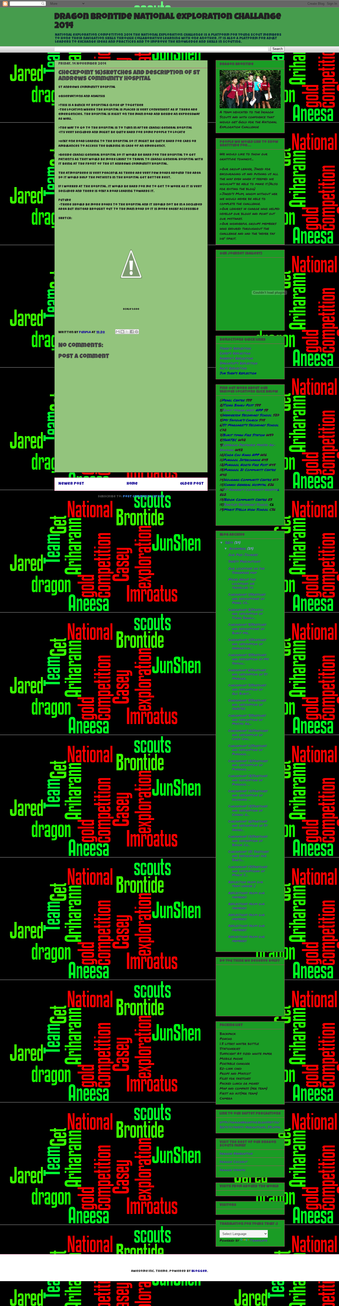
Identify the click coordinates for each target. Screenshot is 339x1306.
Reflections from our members (246, 894)
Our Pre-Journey (243, 554)
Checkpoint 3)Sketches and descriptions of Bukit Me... (247, 628)
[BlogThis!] (122, 331)
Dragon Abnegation (236, 1153)
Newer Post (71, 484)
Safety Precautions (244, 561)
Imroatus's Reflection (238, 362)
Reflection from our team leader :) (245, 883)
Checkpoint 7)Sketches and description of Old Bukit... (247, 689)
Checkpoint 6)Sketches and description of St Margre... (248, 674)
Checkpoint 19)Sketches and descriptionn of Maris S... (247, 870)
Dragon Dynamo (233, 1169)
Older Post (192, 484)
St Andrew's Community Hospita (250, 489)
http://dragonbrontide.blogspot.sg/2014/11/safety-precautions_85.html (250, 1124)
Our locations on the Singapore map (246, 570)
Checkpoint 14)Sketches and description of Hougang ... (248, 795)
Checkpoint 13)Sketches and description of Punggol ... (248, 780)
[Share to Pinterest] (136, 331)
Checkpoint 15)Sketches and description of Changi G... (248, 810)
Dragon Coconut (233, 1161)
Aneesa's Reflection (236, 358)
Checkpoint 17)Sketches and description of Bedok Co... (248, 840)
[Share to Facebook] (131, 331)
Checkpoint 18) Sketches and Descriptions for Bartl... (248, 855)
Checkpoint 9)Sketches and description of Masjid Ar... (247, 719)
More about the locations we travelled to (242, 583)
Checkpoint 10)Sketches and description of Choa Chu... (248, 734)
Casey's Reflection (235, 353)
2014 (229, 542)
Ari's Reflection (233, 367)
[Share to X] (127, 331)
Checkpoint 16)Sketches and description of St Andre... (248, 825)
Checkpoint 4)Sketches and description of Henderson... (247, 643)
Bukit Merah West (239, 409)
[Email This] (117, 331)
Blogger (199, 1271)
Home (132, 484)
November (238, 548)
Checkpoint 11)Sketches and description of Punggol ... (247, 749)
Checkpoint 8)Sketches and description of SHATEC (247, 704)
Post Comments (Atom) (143, 496)
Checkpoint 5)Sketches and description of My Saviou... (248, 659)
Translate (258, 1240)
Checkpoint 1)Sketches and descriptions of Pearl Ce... (247, 598)
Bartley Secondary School (247, 504)
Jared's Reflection (235, 348)
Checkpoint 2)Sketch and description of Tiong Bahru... (245, 613)
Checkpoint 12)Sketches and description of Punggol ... (248, 765)
